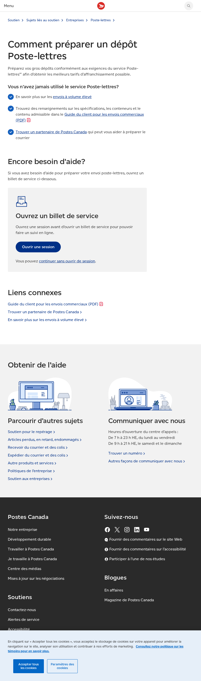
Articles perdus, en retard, (43, 439)
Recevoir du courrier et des (36, 447)
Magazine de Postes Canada (129, 600)
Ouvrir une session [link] (38, 247)
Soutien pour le (30, 431)
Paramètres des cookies (62, 666)
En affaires (113, 590)
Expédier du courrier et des (36, 455)
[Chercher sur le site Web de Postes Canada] (188, 5)
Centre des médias (24, 568)
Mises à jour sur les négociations (36, 578)
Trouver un (125, 453)
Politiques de (30, 471)
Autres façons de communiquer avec (145, 461)
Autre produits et (30, 463)
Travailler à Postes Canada (31, 549)
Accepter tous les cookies (28, 666)
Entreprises (75, 20)
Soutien (14, 20)
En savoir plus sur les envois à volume (46, 319)
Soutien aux (29, 478)
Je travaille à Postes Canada (32, 559)
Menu (9, 5)
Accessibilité (19, 629)
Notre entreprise (22, 529)
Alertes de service (23, 619)
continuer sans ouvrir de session (67, 261)
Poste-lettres (101, 20)
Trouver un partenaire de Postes (43, 312)
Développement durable (29, 539)
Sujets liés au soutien (42, 20)
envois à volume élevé (72, 96)
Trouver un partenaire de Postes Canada (51, 132)
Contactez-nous (22, 609)
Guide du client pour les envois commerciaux (53, 304)
